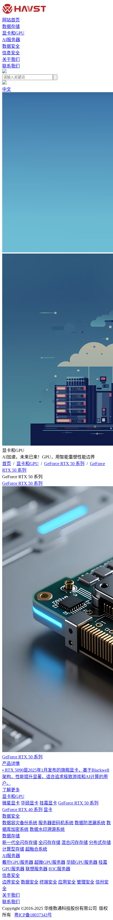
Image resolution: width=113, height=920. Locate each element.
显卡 (48, 809)
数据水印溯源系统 (47, 829)
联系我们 (11, 66)
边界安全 (11, 882)
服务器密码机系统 (56, 822)
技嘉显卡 (48, 803)
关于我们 (11, 59)
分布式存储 (100, 842)
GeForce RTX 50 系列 (64, 463)
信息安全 (11, 52)
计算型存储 (13, 849)
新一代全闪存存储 (19, 842)
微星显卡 (11, 803)
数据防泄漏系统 (90, 822)
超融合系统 (36, 849)
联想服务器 (36, 868)
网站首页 (11, 20)
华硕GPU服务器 (81, 862)
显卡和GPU (13, 33)
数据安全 (11, 46)
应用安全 (67, 882)
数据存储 (11, 26)
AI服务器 (11, 39)
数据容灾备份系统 (19, 822)
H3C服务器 (59, 868)
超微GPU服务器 (49, 862)
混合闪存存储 (74, 842)
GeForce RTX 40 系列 (22, 809)
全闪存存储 (49, 842)
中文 (6, 89)
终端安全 (48, 882)
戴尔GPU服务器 (17, 862)
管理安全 (85, 882)
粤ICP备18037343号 (33, 915)
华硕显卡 (29, 803)
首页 (6, 463)
